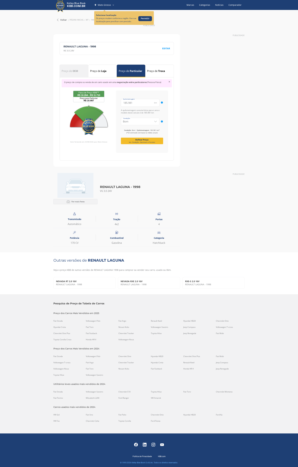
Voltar (63, 19)
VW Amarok (156, 398)
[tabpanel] (117, 116)
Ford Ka (219, 415)
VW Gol (56, 415)
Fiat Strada (58, 321)
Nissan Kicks (123, 327)
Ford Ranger (123, 398)
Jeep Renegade (189, 333)
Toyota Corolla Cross (62, 339)
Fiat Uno (89, 415)
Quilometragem (129, 99)
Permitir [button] (145, 18)
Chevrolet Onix (222, 321)
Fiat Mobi (220, 333)
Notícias (219, 4)
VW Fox (56, 421)
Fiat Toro (89, 327)
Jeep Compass (189, 327)
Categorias (204, 4)
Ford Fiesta (155, 421)
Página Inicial (77, 20)
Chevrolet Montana (224, 392)
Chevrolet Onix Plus (61, 333)
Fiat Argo (122, 321)
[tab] (74, 71)
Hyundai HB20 (189, 321)
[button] (104, 5)
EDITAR (166, 48)
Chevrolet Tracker (126, 333)
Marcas (190, 4)
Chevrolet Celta (92, 421)
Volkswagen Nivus (126, 339)
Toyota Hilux (156, 333)
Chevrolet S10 (124, 392)
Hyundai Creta (59, 327)
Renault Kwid (156, 321)
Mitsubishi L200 (92, 398)
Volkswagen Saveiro (159, 327)
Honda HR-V (91, 339)
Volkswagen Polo (93, 321)
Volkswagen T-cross (224, 327)
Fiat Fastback (91, 333)
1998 (93, 20)
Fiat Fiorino (58, 398)
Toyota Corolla (124, 421)
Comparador (235, 4)
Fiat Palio (122, 415)
